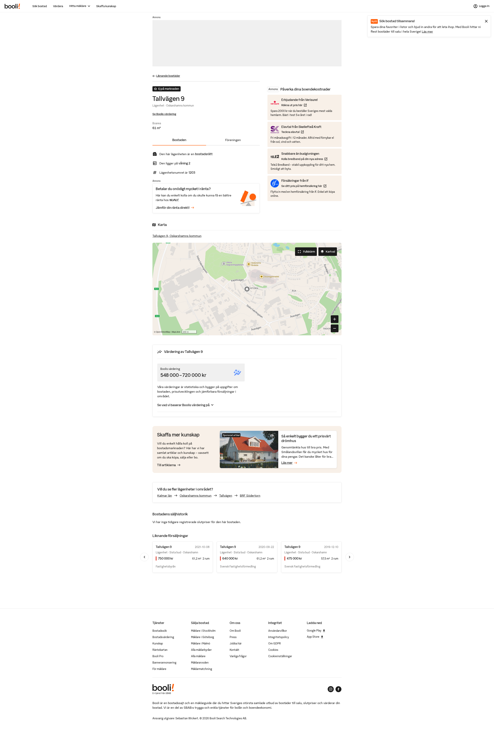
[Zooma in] (334, 319)
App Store (313, 636)
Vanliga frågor (238, 656)
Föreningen (233, 140)
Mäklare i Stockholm (203, 630)
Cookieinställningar (280, 656)
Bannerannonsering (164, 662)
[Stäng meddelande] (486, 21)
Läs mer (427, 31)
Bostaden (179, 140)
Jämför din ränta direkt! (172, 208)
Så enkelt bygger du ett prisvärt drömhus (306, 438)
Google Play (314, 630)
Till (166, 465)
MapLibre (176, 332)
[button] (247, 289)
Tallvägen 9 (164, 547)
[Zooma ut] (334, 328)
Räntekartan (159, 650)
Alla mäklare (198, 656)
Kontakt (234, 650)
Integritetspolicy (278, 637)
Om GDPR (274, 643)
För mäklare (159, 669)
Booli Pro (157, 656)
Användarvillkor (277, 630)
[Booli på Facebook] (338, 689)
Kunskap (157, 643)
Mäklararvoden (200, 662)
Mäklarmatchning (201, 669)
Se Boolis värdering (164, 114)
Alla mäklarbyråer (201, 650)
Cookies (273, 650)
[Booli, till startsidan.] (12, 6)
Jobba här (236, 643)
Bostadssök (159, 630)
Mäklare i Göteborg (202, 637)
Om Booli (235, 630)
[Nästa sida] (349, 557)
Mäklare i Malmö (200, 643)
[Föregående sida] (144, 557)
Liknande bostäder (168, 76)
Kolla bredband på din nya (304, 159)
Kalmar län (164, 495)
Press (233, 637)
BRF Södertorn (250, 495)
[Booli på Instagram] (331, 689)
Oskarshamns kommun (195, 495)
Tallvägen (225, 495)
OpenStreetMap (163, 332)
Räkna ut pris (299, 105)
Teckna (301, 132)
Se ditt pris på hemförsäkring (303, 186)
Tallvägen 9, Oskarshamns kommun (176, 236)
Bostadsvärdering (163, 637)
